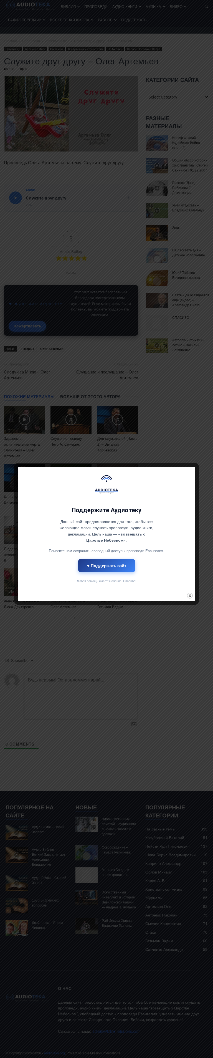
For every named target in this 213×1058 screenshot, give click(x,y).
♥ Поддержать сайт (106, 565)
